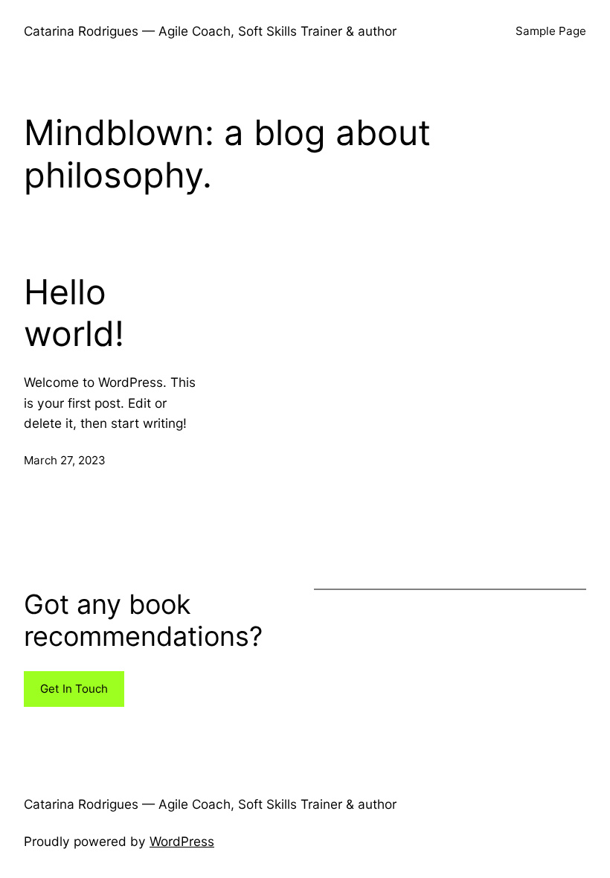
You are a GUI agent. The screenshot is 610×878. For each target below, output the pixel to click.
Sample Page (551, 31)
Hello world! (74, 313)
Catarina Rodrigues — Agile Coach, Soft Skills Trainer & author (210, 31)
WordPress (182, 841)
